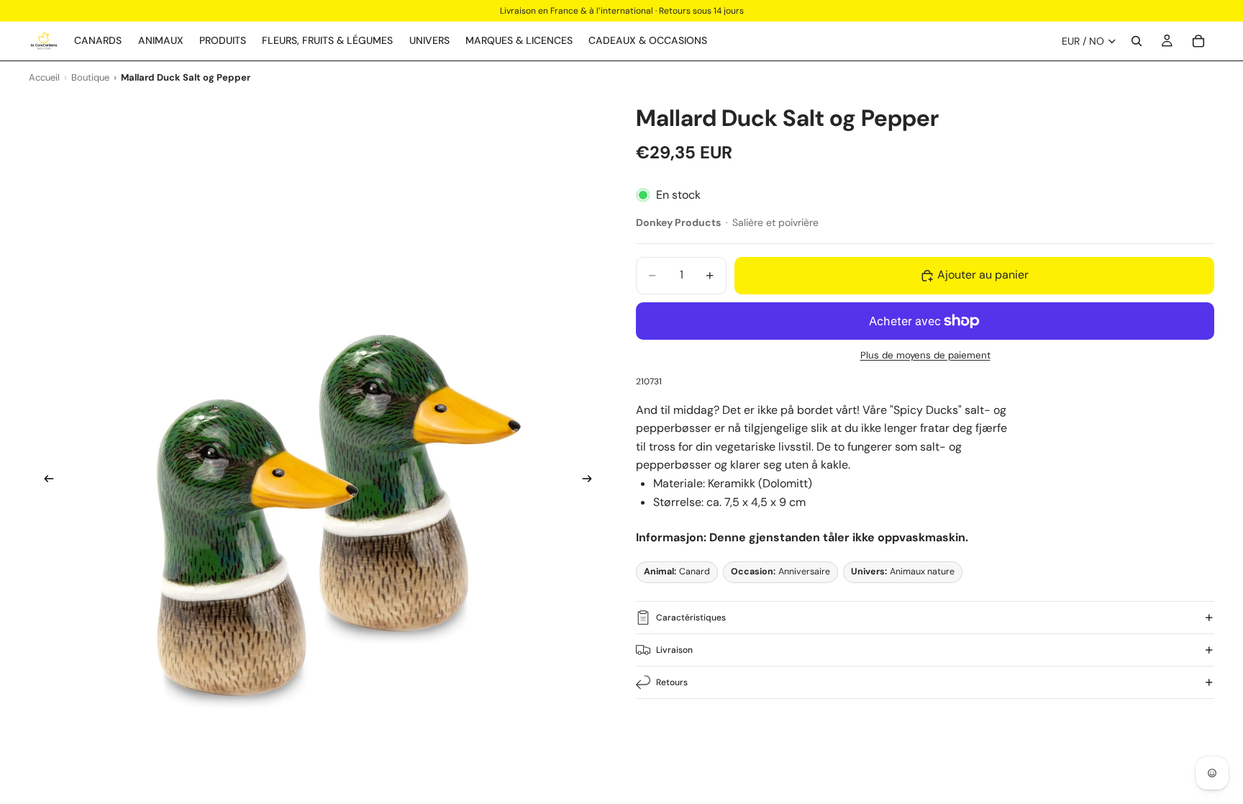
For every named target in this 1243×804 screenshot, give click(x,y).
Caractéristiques (691, 617)
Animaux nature (903, 571)
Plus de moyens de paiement (925, 355)
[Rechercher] (1136, 41)
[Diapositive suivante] (591, 481)
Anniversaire (780, 571)
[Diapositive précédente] (44, 481)
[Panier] (1198, 41)
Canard (677, 571)
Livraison (674, 650)
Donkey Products (678, 222)
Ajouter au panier (983, 274)
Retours (672, 682)
